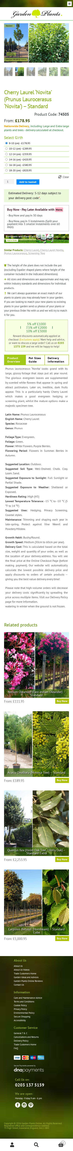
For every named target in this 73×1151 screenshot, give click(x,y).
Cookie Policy (20, 1005)
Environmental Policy (24, 1012)
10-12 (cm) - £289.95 (20, 148)
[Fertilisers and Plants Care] (36, 238)
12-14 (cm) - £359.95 (20, 154)
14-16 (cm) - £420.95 (20, 159)
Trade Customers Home (25, 973)
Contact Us (19, 984)
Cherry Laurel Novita (51, 250)
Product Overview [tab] (13, 359)
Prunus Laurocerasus (15, 253)
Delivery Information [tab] (56, 359)
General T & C (20, 1033)
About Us (18, 966)
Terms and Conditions (24, 1001)
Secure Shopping (22, 1016)
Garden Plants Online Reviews (28, 981)
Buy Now (62, 701)
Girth (19, 137)
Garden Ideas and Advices (26, 977)
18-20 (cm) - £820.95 (20, 170)
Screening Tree (36, 253)
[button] (63, 28)
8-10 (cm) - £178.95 (19, 143)
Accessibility (20, 1020)
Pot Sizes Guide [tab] (35, 359)
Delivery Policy (21, 1040)
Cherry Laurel (31, 250)
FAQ (16, 1048)
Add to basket (27, 182)
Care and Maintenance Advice (28, 997)
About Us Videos (21, 969)
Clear (66, 177)
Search (36, 1145)
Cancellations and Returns (26, 1037)
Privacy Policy (20, 1009)
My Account (12, 1145)
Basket (56, 1141)
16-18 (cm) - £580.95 (20, 165)
